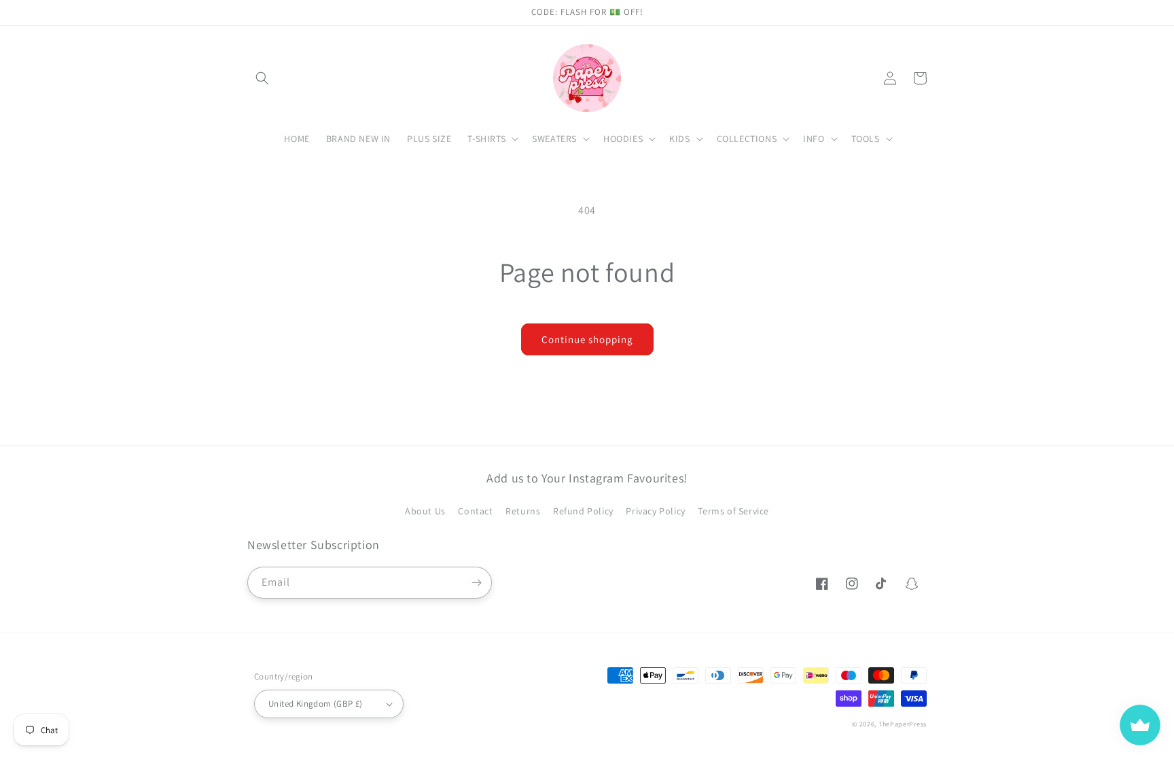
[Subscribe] (476, 583)
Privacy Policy (655, 511)
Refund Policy (583, 511)
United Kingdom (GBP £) (315, 703)
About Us (425, 511)
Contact (475, 511)
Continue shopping (587, 339)
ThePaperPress (902, 724)
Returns (522, 511)
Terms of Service (733, 511)
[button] (262, 78)
